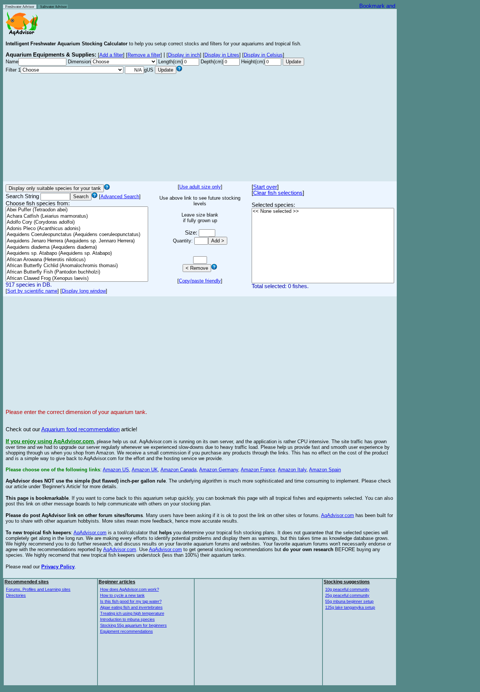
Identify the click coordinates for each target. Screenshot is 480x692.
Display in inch (184, 55)
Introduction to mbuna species (127, 619)
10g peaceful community (347, 589)
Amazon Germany (218, 469)
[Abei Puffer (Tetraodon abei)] (77, 210)
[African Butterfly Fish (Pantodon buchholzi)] (77, 272)
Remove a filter (144, 55)
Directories (16, 595)
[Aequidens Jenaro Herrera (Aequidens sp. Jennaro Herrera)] (77, 241)
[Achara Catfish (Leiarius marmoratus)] (77, 216)
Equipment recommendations (126, 631)
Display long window (84, 291)
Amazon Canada (178, 469)
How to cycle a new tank (122, 595)
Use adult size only (200, 187)
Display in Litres (221, 55)
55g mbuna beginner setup (349, 601)
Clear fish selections (278, 193)
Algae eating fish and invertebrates (131, 607)
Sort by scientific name (32, 291)
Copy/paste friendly (200, 281)
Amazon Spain (325, 469)
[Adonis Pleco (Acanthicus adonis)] (77, 229)
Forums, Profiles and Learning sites (38, 589)
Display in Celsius (263, 55)
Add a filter (111, 55)
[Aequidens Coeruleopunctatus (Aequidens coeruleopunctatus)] (77, 235)
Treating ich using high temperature (132, 613)
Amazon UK (145, 469)
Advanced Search (119, 196)
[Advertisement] (200, 126)
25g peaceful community (347, 595)
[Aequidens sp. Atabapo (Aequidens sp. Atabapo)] (77, 253)
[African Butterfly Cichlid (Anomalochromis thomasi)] (77, 266)
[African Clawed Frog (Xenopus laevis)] (77, 278)
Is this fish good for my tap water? (131, 601)
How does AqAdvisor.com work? (129, 589)
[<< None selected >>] (323, 211)
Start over (265, 187)
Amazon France (258, 469)
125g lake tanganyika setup (350, 607)
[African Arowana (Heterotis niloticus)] (77, 260)
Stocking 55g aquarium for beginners (133, 625)
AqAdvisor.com (337, 515)
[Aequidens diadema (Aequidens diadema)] (77, 247)
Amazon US (116, 469)
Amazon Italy (292, 469)
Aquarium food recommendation (80, 429)
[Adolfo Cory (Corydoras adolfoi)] (77, 222)
